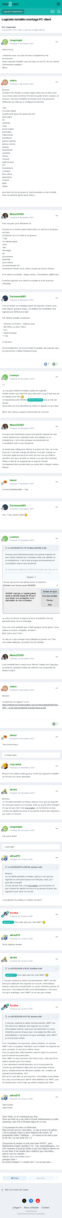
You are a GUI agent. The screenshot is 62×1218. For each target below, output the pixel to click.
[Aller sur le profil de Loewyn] (5, 377)
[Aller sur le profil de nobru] (5, 82)
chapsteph (10, 27)
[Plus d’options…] (57, 42)
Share (16, 1178)
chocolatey (30, 808)
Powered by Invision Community (31, 1214)
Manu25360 (35, 548)
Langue (16, 1207)
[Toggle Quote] (6, 548)
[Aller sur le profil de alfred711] (5, 858)
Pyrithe (33, 968)
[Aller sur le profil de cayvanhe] (5, 766)
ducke (34, 867)
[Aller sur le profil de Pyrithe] (5, 915)
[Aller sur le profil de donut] (5, 482)
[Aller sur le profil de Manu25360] (5, 216)
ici (27, 773)
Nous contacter (31, 1207)
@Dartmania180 (35, 400)
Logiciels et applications (34, 30)
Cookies (45, 1207)
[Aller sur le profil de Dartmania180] (5, 298)
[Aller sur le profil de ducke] (5, 791)
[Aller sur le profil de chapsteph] (5, 42)
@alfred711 (8, 922)
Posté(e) (22, 43)
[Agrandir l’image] (31, 598)
